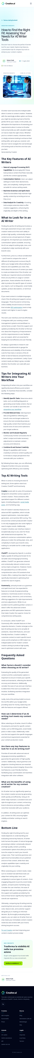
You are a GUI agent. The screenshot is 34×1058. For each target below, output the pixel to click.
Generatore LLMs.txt (25, 1018)
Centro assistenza (6, 1038)
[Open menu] (31, 3)
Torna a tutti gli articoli (10, 20)
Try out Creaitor (6, 930)
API (2, 1041)
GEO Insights (5, 1015)
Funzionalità (5, 1018)
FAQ (21, 1025)
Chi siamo (4, 1035)
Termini (22, 1041)
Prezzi (3, 1022)
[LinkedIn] (3, 1004)
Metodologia (23, 1022)
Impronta (22, 1035)
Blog (21, 1015)
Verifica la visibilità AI (12, 963)
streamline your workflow (12, 409)
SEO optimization (16, 307)
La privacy (22, 1038)
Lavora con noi (5, 1044)
